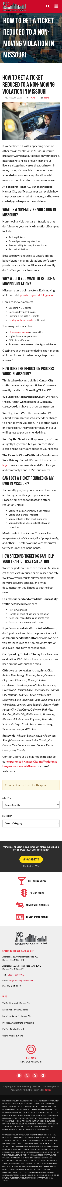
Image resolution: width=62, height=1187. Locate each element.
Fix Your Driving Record (13, 1029)
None (46, 97)
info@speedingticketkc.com (21, 980)
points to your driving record (37, 295)
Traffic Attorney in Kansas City (16, 1003)
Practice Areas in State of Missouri (18, 1022)
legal (5, 465)
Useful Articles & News (12, 1035)
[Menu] (56, 6)
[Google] (43, 1075)
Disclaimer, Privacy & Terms (15, 1009)
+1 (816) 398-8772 (15, 974)
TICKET (33, 97)
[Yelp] (35, 1075)
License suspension (19, 332)
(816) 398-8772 (31, 859)
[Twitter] (27, 1075)
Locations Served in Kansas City (16, 1016)
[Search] (48, 6)
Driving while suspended (21, 320)
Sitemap (47, 1089)
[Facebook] (19, 1075)
